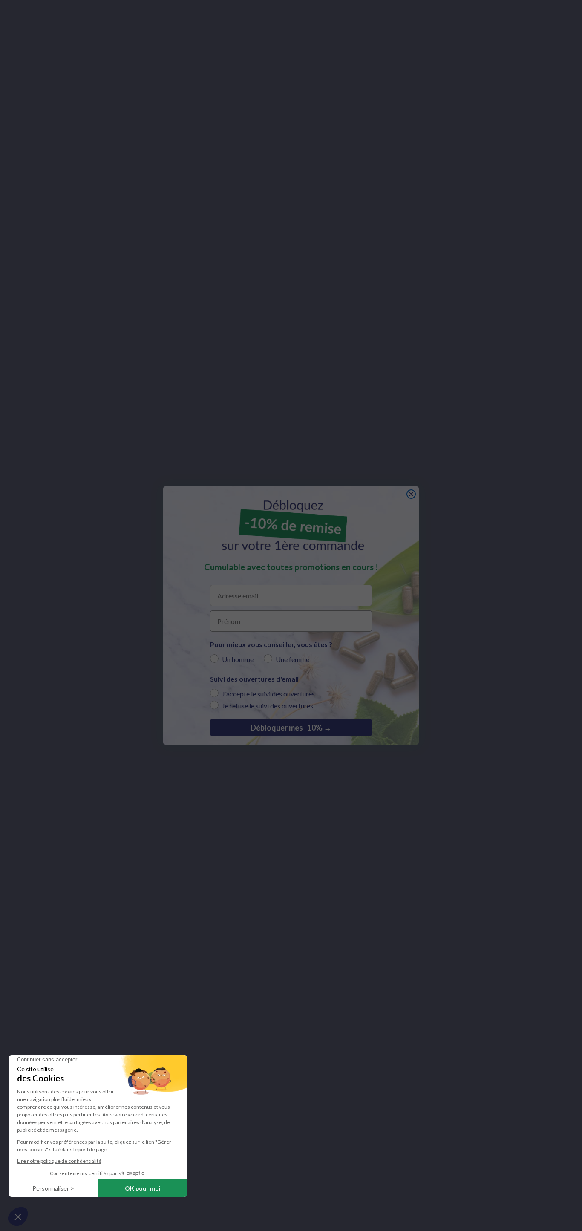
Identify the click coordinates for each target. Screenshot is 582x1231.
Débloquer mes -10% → (291, 727)
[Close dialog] (411, 494)
